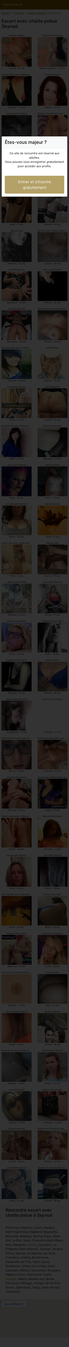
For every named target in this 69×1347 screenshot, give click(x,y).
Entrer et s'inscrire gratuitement (34, 185)
